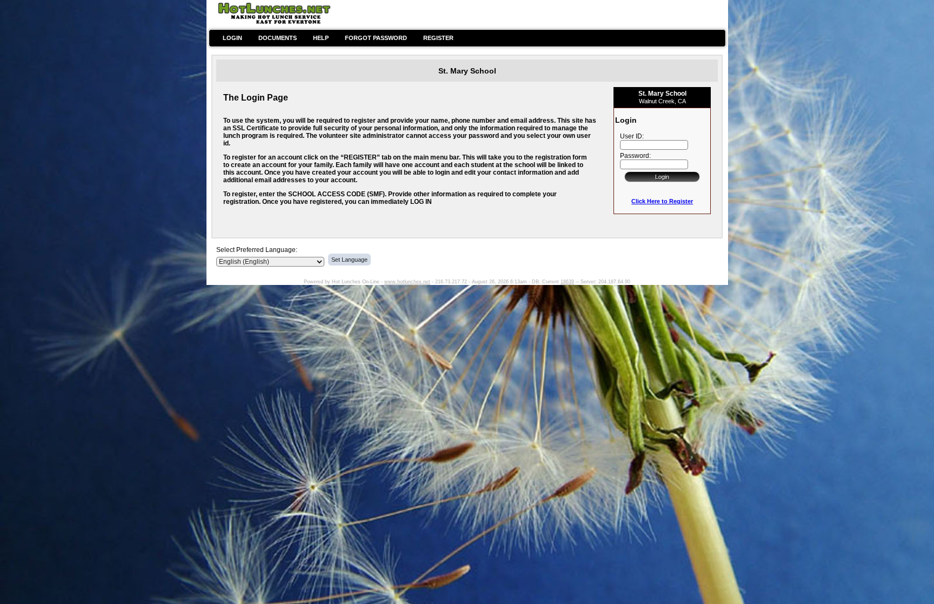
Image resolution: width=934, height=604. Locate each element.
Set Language (349, 259)
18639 (567, 281)
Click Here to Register (662, 201)
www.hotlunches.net (407, 281)
